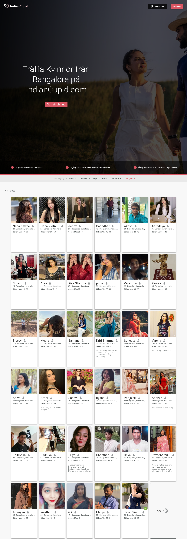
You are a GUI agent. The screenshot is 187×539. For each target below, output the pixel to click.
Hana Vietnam (50, 226)
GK (70, 512)
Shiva (16, 398)
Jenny (72, 226)
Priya (71, 455)
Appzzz (157, 398)
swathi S (46, 512)
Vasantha (130, 283)
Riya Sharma (77, 283)
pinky (100, 283)
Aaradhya (158, 226)
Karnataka (116, 178)
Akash (128, 226)
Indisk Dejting (58, 178)
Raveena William (161, 455)
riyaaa (100, 398)
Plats (104, 178)
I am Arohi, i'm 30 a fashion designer (51, 409)
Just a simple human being (162, 408)
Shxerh (17, 283)
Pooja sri (130, 398)
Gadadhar (103, 226)
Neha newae (21, 226)
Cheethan (102, 455)
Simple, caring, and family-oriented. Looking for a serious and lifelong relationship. (106, 353)
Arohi (44, 398)
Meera (45, 340)
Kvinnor (72, 178)
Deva (127, 455)
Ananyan (19, 512)
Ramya (156, 283)
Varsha (156, 340)
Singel (94, 178)
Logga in (177, 6)
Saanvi (73, 398)
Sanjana (74, 340)
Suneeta (129, 340)
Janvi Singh (132, 512)
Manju (100, 512)
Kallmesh (19, 455)
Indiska (84, 178)
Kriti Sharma (105, 340)
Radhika (46, 455)
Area (44, 283)
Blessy (17, 340)
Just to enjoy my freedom (161, 350)
